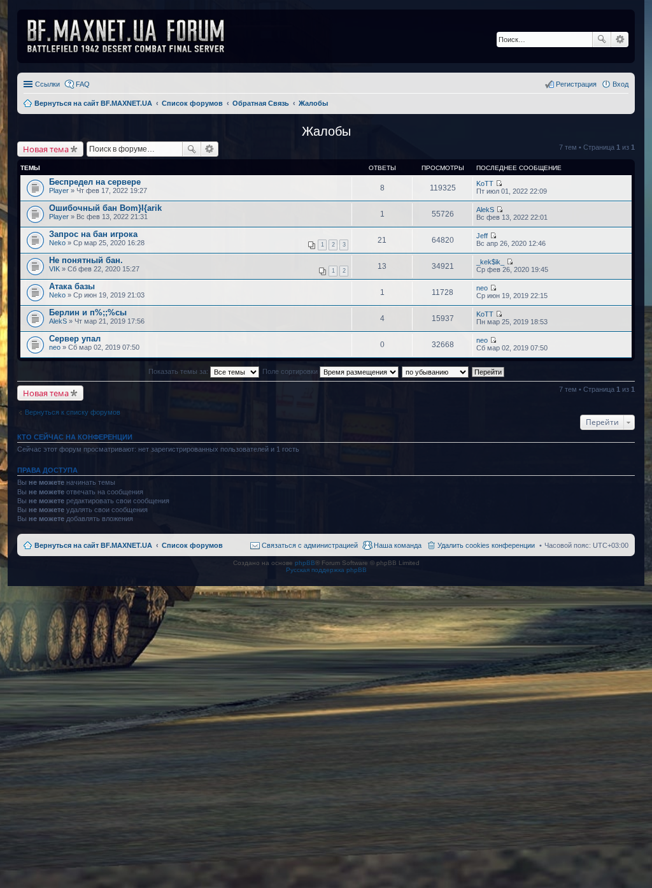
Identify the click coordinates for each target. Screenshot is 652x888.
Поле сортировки (291, 371)
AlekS (485, 209)
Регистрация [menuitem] (576, 84)
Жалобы (326, 131)
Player (59, 190)
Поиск (601, 39)
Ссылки (47, 84)
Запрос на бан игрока (93, 234)
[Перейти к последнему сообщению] (498, 183)
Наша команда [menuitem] (398, 545)
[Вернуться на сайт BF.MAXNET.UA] (133, 36)
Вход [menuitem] (620, 84)
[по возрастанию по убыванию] (436, 371)
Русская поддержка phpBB (326, 569)
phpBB (305, 562)
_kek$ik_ (490, 262)
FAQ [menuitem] (83, 84)
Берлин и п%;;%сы (88, 312)
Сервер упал (75, 338)
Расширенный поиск (619, 39)
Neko (57, 243)
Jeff (482, 236)
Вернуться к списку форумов (72, 412)
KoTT (484, 183)
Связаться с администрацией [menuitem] (310, 545)
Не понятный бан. (86, 260)
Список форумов (192, 545)
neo (482, 288)
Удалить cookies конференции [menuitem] (486, 545)
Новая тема (46, 149)
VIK (54, 269)
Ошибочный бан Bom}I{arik (105, 208)
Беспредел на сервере (95, 182)
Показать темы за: (179, 371)
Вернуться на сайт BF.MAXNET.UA (93, 545)
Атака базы (72, 286)
